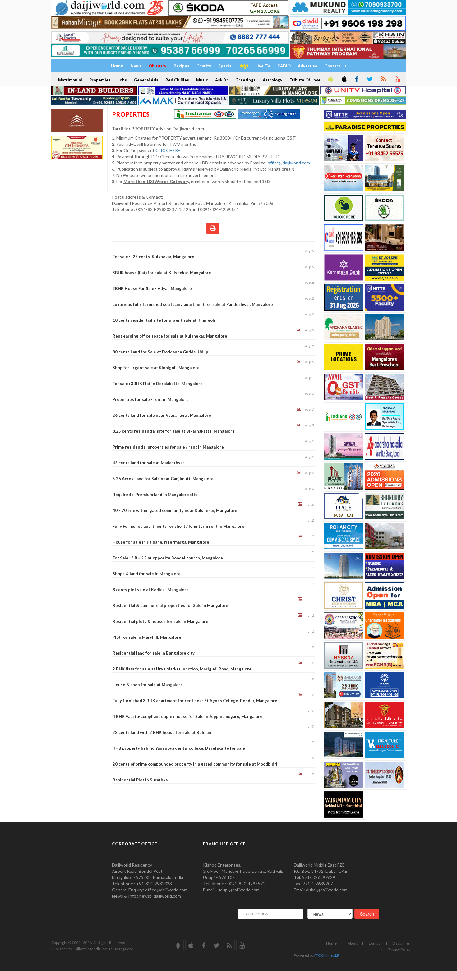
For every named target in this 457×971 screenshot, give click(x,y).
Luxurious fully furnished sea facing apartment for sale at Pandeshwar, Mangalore (193, 304)
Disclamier (401, 943)
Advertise (307, 65)
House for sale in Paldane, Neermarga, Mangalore (161, 542)
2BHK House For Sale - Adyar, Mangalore (152, 288)
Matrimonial (70, 79)
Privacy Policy (399, 949)
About (353, 943)
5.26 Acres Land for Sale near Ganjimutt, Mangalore (163, 478)
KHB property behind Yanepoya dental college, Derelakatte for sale (179, 748)
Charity (203, 65)
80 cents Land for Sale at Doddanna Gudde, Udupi (161, 351)
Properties (100, 79)
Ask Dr (221, 79)
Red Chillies (177, 79)
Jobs (122, 79)
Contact (374, 943)
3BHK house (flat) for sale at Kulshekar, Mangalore (162, 272)
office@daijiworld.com (289, 162)
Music (202, 79)
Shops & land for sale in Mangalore (147, 573)
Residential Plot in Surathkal (141, 779)
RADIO (284, 65)
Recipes (181, 65)
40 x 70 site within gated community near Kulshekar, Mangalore (175, 510)
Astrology (272, 79)
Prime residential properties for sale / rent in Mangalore (168, 446)
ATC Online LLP (326, 955)
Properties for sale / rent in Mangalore (151, 399)
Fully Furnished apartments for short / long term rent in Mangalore (178, 526)
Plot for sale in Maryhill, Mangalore (147, 637)
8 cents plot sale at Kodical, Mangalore (151, 589)
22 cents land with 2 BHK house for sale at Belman (162, 732)
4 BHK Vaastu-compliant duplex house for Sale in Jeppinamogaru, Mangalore (187, 716)
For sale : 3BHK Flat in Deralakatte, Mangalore (158, 383)
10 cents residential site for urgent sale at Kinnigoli (164, 320)
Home (331, 943)
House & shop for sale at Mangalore (148, 684)
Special (225, 65)
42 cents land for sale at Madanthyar (148, 462)
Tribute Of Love (305, 79)
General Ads (146, 79)
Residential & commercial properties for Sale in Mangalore (170, 605)
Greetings (245, 79)
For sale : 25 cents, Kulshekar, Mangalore (153, 256)
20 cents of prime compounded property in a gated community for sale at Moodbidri (195, 764)
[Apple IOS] (343, 79)
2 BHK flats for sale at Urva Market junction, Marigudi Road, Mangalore (182, 668)
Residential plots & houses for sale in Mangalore (160, 621)
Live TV (263, 65)
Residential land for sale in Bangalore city (154, 653)
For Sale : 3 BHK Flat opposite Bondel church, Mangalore (168, 557)
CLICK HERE (168, 150)
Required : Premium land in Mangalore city (155, 494)
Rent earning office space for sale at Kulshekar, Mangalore (170, 336)
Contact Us (336, 65)
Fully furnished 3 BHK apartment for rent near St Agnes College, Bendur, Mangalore (195, 700)
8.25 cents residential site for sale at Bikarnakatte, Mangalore (174, 431)
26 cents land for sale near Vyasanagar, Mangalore (162, 415)
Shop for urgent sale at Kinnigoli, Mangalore (156, 367)
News (136, 65)
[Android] (330, 79)
